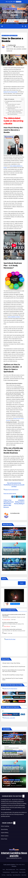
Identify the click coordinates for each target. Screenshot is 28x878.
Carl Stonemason (16, 537)
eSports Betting (4, 832)
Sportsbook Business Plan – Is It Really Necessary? (14, 108)
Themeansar (14, 866)
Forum (17, 869)
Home (4, 869)
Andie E (5, 633)
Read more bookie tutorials (10, 493)
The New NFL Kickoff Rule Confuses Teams (12, 674)
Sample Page (9, 874)
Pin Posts (3, 874)
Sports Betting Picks (16, 874)
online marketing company (14, 316)
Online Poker (4, 839)
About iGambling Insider (10, 869)
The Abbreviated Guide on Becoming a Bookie (13, 102)
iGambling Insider (12, 45)
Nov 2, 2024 (7, 756)
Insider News (15, 568)
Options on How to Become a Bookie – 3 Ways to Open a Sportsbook (15, 111)
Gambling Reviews (6, 872)
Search (4, 578)
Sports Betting (4, 829)
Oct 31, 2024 (7, 771)
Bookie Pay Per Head (19, 46)
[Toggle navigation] (25, 26)
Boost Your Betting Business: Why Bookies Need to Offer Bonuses (9, 503)
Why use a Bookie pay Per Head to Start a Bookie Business (15, 113)
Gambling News (22, 869)
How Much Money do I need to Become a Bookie (14, 105)
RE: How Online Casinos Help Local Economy (12, 629)
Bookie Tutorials (5, 35)
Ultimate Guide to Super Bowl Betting (12, 534)
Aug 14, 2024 (7, 785)
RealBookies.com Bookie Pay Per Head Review (13, 666)
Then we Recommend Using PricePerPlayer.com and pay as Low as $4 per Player (14, 484)
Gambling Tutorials (13, 35)
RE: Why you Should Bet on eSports (10, 622)
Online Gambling (5, 826)
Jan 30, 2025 (7, 742)
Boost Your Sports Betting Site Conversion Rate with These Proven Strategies (13, 550)
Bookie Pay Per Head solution (11, 91)
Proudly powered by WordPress (9, 864)
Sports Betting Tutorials (8, 532)
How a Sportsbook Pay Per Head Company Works (13, 565)
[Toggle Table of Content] (21, 99)
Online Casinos (4, 835)
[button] (22, 26)
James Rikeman (15, 553)
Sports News (23, 874)
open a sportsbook (17, 48)
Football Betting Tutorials (9, 530)
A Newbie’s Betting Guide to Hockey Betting (19, 501)
